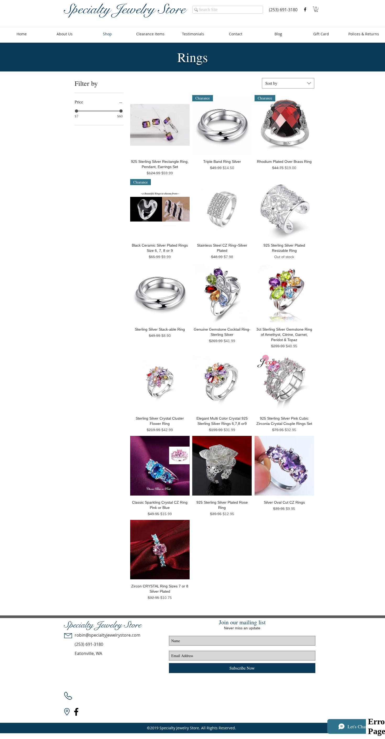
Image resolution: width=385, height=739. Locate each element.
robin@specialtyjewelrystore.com (107, 635)
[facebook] (305, 9)
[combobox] (288, 83)
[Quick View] (160, 124)
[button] (316, 9)
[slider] (76, 111)
